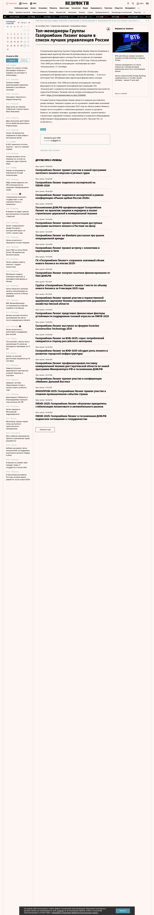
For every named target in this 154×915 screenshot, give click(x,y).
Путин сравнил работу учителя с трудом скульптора (15, 264)
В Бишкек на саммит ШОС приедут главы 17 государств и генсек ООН (17, 465)
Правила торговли (23, 12)
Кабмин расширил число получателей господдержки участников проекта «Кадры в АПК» (18, 451)
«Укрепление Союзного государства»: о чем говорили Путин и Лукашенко (16, 200)
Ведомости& (61, 12)
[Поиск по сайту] (133, 3)
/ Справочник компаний (59, 26)
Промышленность (102, 12)
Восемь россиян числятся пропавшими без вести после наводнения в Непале (18, 317)
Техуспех (137, 12)
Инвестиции (64, 8)
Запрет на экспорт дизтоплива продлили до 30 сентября (18, 358)
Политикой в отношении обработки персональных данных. (75, 913)
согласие (60, 911)
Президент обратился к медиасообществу (16, 98)
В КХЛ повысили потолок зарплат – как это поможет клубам (17, 146)
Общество (119, 8)
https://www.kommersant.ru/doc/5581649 (66, 95)
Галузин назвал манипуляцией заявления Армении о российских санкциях (17, 86)
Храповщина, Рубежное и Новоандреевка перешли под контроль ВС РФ (17, 399)
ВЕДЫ (11, 12)
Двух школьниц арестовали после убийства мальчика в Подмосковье (17, 123)
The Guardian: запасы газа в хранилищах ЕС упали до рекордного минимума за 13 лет (18, 345)
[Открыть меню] (147, 3)
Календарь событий (10, 23)
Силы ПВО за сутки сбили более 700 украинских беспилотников (17, 252)
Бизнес (33, 8)
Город (51, 12)
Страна (90, 12)
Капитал (82, 12)
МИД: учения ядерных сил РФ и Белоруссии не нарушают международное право (17, 186)
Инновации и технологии (122, 12)
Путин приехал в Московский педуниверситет (13, 411)
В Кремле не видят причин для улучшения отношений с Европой (17, 214)
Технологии (75, 8)
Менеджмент (130, 8)
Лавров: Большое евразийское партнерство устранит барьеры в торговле (17, 372)
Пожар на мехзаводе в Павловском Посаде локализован (15, 172)
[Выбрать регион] (128, 3)
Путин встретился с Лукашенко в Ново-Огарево (17, 241)
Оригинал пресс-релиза (50, 150)
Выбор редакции (88, 21)
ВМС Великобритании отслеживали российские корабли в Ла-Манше (17, 305)
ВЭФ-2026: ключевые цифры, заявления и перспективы (57, 21)
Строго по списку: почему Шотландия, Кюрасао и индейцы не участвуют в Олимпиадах (17, 71)
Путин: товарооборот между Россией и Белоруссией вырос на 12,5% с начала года (15, 229)
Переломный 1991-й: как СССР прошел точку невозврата (120, 21)
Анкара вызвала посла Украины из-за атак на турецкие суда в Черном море (16, 160)
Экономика (42, 8)
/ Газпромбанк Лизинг (78, 26)
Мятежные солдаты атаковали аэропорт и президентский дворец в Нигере (16, 277)
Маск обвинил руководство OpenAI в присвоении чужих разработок (18, 438)
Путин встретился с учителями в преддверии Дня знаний (16, 331)
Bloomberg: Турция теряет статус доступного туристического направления (17, 425)
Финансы (53, 8)
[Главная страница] (77, 3)
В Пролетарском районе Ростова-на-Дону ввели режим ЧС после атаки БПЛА (18, 477)
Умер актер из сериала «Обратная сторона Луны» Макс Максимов (17, 109)
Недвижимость (96, 8)
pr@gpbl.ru (56, 140)
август (24, 22)
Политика (108, 8)
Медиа (85, 8)
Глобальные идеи (21, 8)
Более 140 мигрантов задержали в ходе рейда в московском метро (17, 135)
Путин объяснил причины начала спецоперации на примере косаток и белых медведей (17, 292)
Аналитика (72, 12)
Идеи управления (39, 12)
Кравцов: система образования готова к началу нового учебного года (16, 386)
